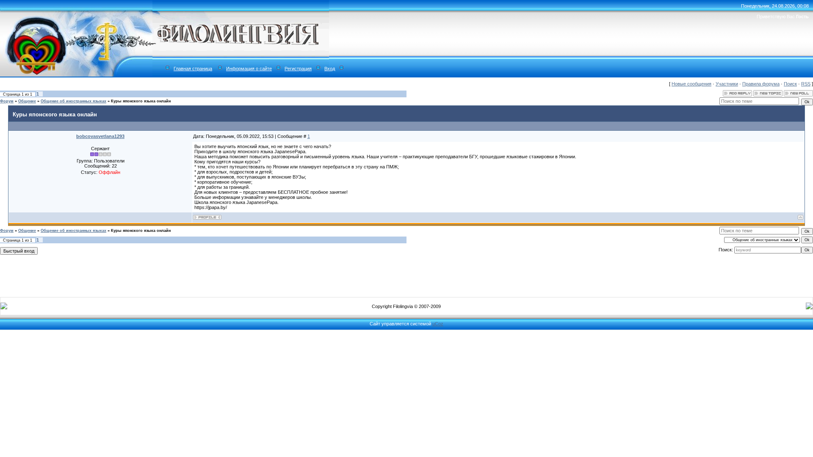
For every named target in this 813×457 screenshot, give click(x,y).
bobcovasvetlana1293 (100, 136)
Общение (27, 101)
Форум (7, 101)
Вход (329, 68)
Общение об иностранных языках (73, 101)
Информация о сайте (249, 68)
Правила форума (761, 83)
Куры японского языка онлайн (141, 101)
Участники (727, 83)
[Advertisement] (406, 274)
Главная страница (193, 68)
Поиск (790, 83)
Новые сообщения (691, 83)
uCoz (437, 323)
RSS (805, 83)
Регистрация (298, 68)
